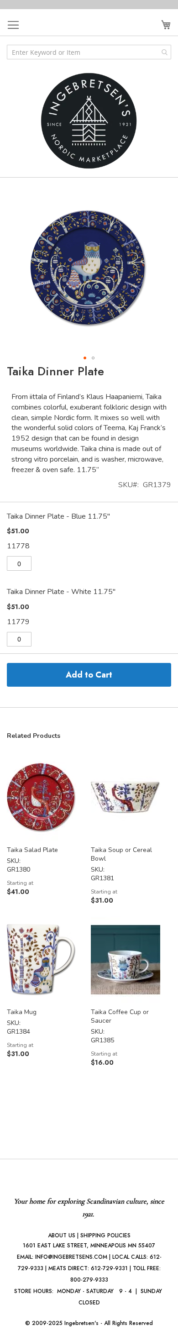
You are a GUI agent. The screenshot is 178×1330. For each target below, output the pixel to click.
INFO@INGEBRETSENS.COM (71, 1257)
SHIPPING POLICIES (105, 1235)
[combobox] (89, 52)
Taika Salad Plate (32, 850)
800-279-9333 (89, 1280)
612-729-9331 (109, 1268)
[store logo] (89, 120)
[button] (85, 358)
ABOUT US (61, 1235)
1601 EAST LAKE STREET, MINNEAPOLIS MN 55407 (89, 1245)
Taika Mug (22, 1012)
